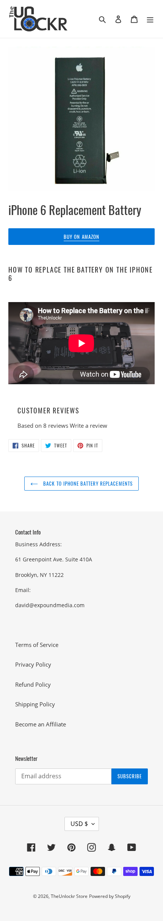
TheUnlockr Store (69, 896)
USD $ (79, 824)
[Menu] (150, 19)
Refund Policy (33, 684)
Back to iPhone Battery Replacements (87, 483)
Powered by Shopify (109, 896)
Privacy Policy (33, 664)
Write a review (88, 425)
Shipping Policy (35, 704)
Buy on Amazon (81, 236)
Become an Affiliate (40, 724)
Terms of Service (36, 644)
